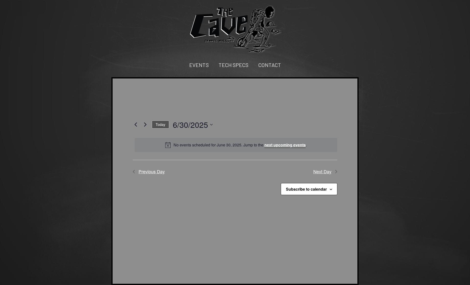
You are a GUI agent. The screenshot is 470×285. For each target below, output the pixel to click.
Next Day (322, 171)
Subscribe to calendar (306, 189)
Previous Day (152, 171)
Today (160, 124)
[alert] (236, 145)
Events (199, 65)
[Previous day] (136, 125)
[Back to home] (235, 29)
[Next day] (145, 125)
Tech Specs (233, 65)
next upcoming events (285, 145)
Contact (269, 65)
